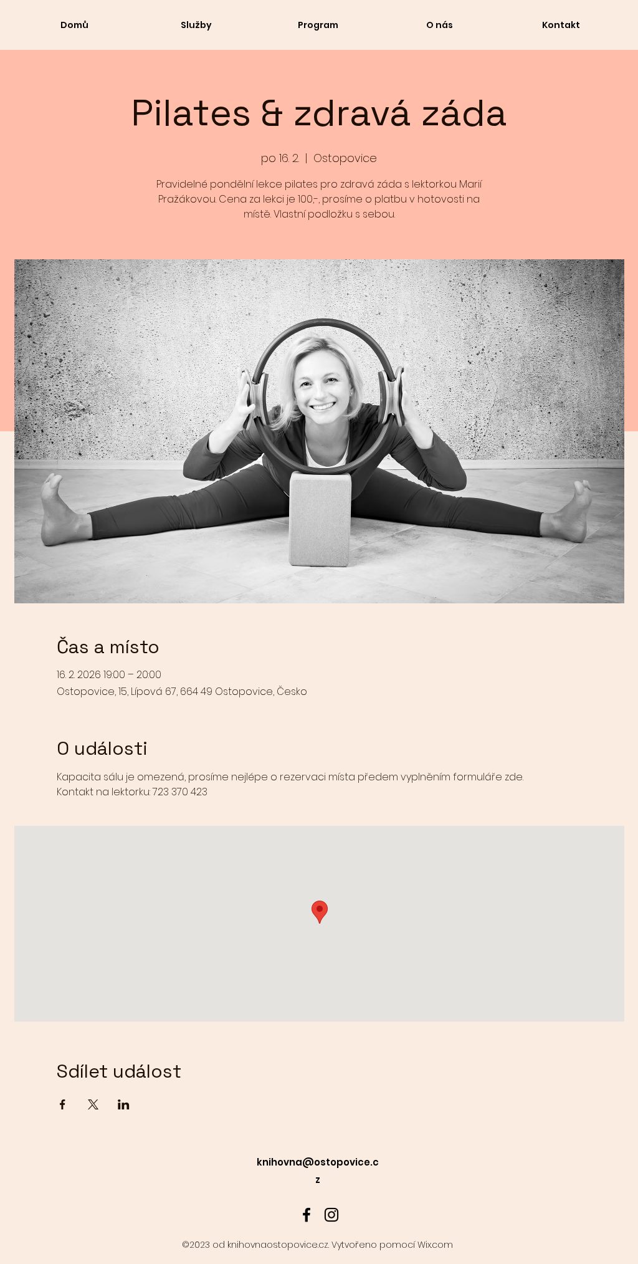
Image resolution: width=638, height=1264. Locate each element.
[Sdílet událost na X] (93, 1104)
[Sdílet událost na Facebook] (63, 1104)
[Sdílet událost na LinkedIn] (124, 1104)
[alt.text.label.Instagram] (331, 1214)
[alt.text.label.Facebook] (306, 1214)
